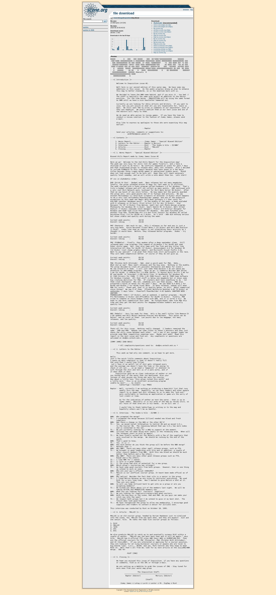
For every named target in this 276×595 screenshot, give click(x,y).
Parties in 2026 (88, 30)
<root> (115, 18)
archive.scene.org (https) (162, 32)
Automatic (158, 23)
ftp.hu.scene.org (159, 33)
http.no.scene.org (160, 40)
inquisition (127, 18)
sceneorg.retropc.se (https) (163, 51)
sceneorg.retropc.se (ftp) (162, 49)
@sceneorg (143, 591)
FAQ (191, 10)
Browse (186, 10)
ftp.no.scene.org (159, 39)
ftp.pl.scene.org (159, 42)
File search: (87, 19)
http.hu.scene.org (160, 35)
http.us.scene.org (160, 52)
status (150, 591)
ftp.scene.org (158, 28)
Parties (85, 27)
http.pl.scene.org (159, 44)
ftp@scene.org (134, 591)
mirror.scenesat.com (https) (163, 47)
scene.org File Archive (96, 10)
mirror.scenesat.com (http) (163, 46)
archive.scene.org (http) (162, 30)
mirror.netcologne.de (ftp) (162, 25)
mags (121, 18)
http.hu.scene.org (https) (162, 37)
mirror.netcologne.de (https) (163, 27)
